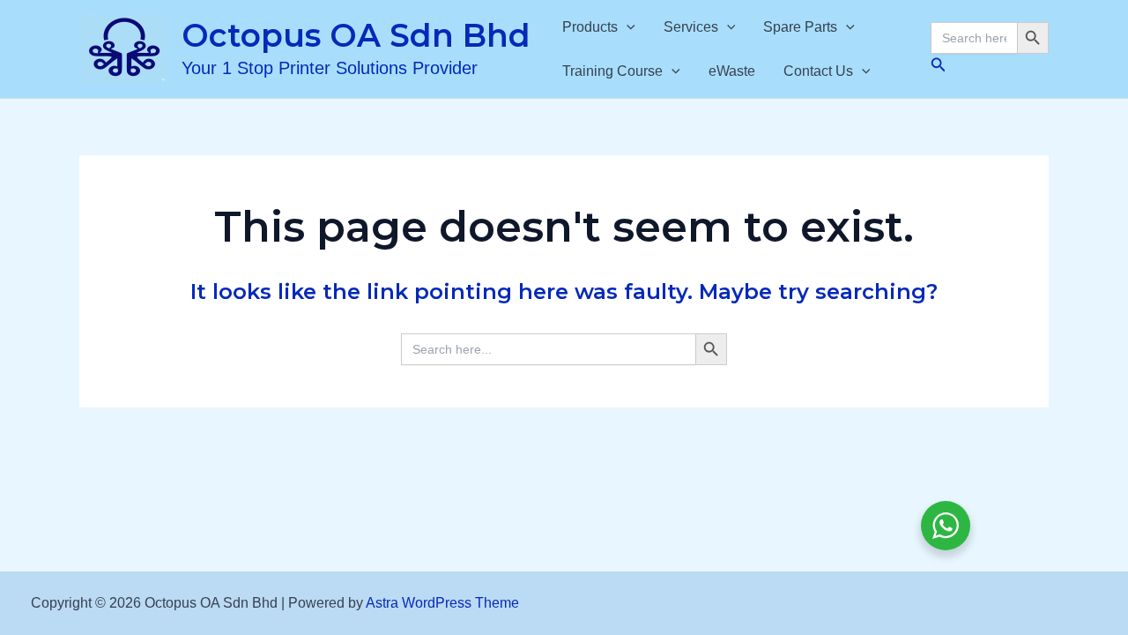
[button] (626, 27)
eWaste (732, 71)
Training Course (612, 71)
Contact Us (818, 71)
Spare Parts (800, 26)
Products (590, 26)
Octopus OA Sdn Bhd (356, 35)
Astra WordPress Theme (442, 602)
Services (691, 26)
